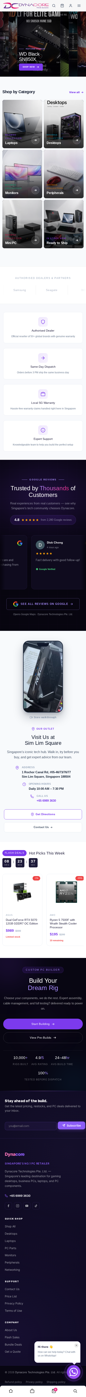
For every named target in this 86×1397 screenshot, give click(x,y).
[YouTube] (26, 1205)
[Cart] (62, 5)
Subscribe (74, 1125)
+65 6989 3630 (46, 800)
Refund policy (13, 1381)
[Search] (54, 5)
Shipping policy (56, 1381)
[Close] (76, 1345)
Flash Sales (12, 1337)
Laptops (10, 1241)
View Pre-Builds (40, 1037)
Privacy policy (34, 1381)
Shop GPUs (37, 67)
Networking (12, 1269)
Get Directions (45, 814)
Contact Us (41, 827)
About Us (11, 1330)
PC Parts (10, 1248)
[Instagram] (17, 1205)
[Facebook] (8, 1205)
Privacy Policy (14, 1303)
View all (74, 92)
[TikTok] (36, 1205)
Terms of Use (13, 1310)
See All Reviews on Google (44, 603)
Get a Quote (13, 1351)
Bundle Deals (13, 1344)
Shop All (10, 1226)
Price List (11, 1296)
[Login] (70, 5)
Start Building (40, 1024)
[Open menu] (79, 5)
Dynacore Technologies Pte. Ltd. (35, 1372)
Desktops (11, 1233)
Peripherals (12, 1262)
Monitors (10, 1255)
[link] (10, 1391)
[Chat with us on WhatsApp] (73, 1372)
